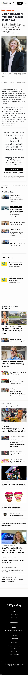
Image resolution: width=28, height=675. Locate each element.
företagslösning (19, 177)
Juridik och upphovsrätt (14, 633)
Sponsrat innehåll (14, 638)
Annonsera (14, 620)
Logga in (21, 173)
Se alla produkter (14, 622)
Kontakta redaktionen (14, 646)
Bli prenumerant (14, 614)
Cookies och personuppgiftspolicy (14, 630)
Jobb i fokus (6, 258)
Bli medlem (14, 617)
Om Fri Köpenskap (14, 654)
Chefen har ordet (8, 10)
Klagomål (14, 635)
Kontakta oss (14, 648)
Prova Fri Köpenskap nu (14, 169)
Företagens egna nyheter (10, 406)
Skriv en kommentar (20, 185)
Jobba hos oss (14, 651)
